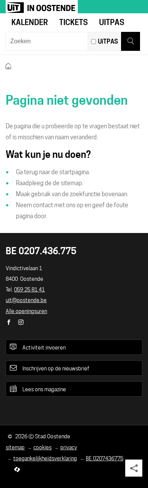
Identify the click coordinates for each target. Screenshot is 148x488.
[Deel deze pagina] (133, 468)
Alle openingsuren (26, 311)
